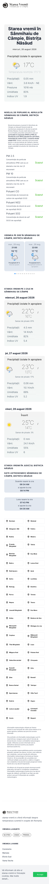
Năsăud (33, 521)
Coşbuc (12, 635)
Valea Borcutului (15, 660)
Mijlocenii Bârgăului (34, 636)
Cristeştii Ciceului (34, 709)
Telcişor (33, 685)
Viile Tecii (34, 693)
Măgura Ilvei (13, 652)
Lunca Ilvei (34, 563)
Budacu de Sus (36, 618)
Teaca (33, 602)
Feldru (33, 529)
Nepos (11, 602)
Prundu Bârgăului (12, 545)
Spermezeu (13, 693)
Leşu (32, 644)
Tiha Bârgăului (14, 644)
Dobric (11, 701)
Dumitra (34, 587)
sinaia (16, 835)
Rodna (11, 537)
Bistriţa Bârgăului (12, 554)
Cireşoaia (34, 660)
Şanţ (32, 571)
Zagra (33, 701)
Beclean (12, 521)
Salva (11, 579)
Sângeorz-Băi (14, 529)
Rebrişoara (13, 571)
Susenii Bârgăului (12, 669)
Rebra (11, 563)
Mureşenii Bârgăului (12, 627)
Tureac (33, 594)
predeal (26, 835)
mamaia (5, 853)
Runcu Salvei (14, 685)
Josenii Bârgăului (15, 610)
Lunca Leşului (14, 709)
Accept (40, 874)
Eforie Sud (6, 857)
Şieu (10, 677)
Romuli (33, 677)
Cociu (11, 718)
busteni (7, 835)
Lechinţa (34, 579)
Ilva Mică (34, 554)
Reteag (11, 587)
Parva (11, 594)
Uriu (32, 668)
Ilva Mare (34, 610)
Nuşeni (33, 718)
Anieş (11, 618)
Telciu (33, 544)
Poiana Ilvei (35, 652)
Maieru (33, 537)
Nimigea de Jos (36, 626)
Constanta (6, 849)
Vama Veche (7, 860)
